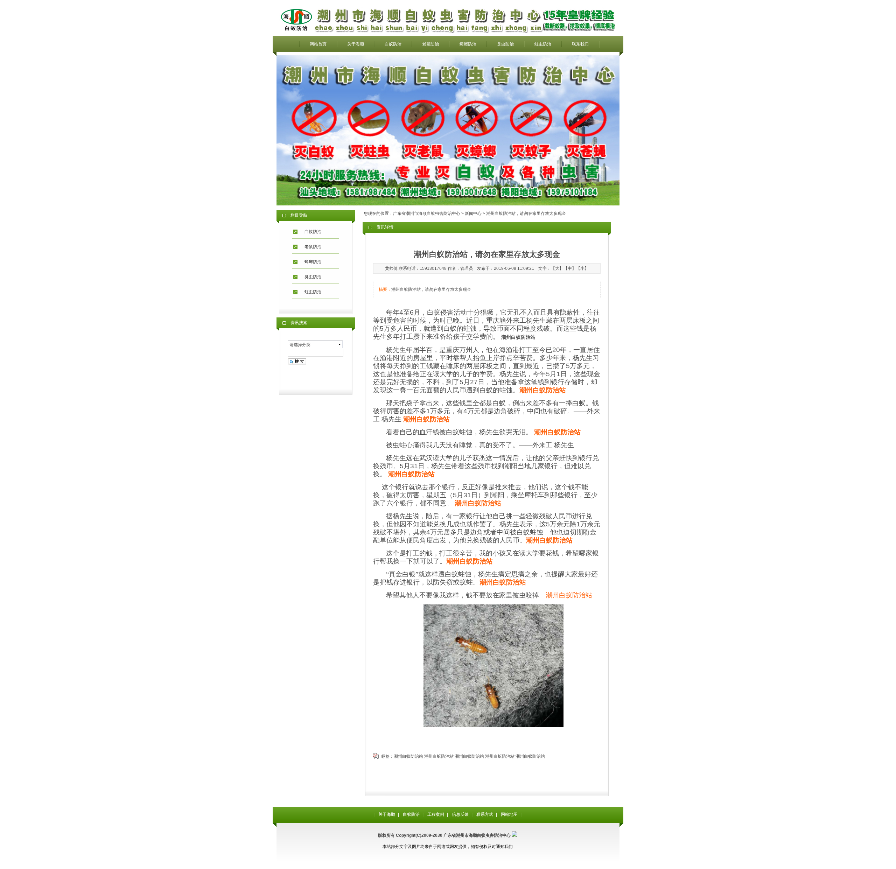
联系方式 (484, 814)
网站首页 (318, 44)
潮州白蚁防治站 (569, 595)
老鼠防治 (430, 44)
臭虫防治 (505, 44)
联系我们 (580, 44)
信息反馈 (460, 814)
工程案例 (435, 814)
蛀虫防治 (542, 44)
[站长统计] (514, 835)
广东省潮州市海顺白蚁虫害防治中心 (426, 213)
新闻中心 (473, 213)
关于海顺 (355, 44)
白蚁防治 (393, 44)
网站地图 (509, 814)
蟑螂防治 (468, 44)
